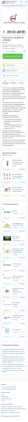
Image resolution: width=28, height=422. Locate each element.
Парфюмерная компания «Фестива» (18, 316)
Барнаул (16, 213)
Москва (21, 5)
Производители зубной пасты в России (11, 368)
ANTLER (14, 211)
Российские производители (10, 5)
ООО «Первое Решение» (16, 303)
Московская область (18, 5)
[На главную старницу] (1, 5)
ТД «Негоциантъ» (17, 264)
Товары (3, 394)
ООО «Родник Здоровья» (16, 237)
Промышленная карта (6, 398)
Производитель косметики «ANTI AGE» (18, 224)
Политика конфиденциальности (8, 389)
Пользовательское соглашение (8, 387)
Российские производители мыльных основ (12, 364)
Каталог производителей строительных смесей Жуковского (14, 408)
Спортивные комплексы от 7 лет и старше (11, 406)
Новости (3, 400)
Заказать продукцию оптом (13, 56)
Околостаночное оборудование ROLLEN (10, 412)
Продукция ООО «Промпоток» (8, 410)
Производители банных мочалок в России (12, 356)
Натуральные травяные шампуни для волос (18, 164)
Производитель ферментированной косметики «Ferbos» (18, 250)
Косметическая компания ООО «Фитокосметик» (18, 290)
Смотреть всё (6, 155)
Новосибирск (17, 240)
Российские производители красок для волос (13, 351)
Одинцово (16, 332)
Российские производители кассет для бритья (13, 358)
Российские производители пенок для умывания (14, 366)
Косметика (26, 5)
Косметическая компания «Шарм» (18, 277)
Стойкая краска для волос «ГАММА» (17, 177)
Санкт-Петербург (17, 266)
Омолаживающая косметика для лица (18, 190)
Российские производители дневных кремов (13, 349)
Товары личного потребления (25, 5)
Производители (5, 396)
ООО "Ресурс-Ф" (16, 329)
